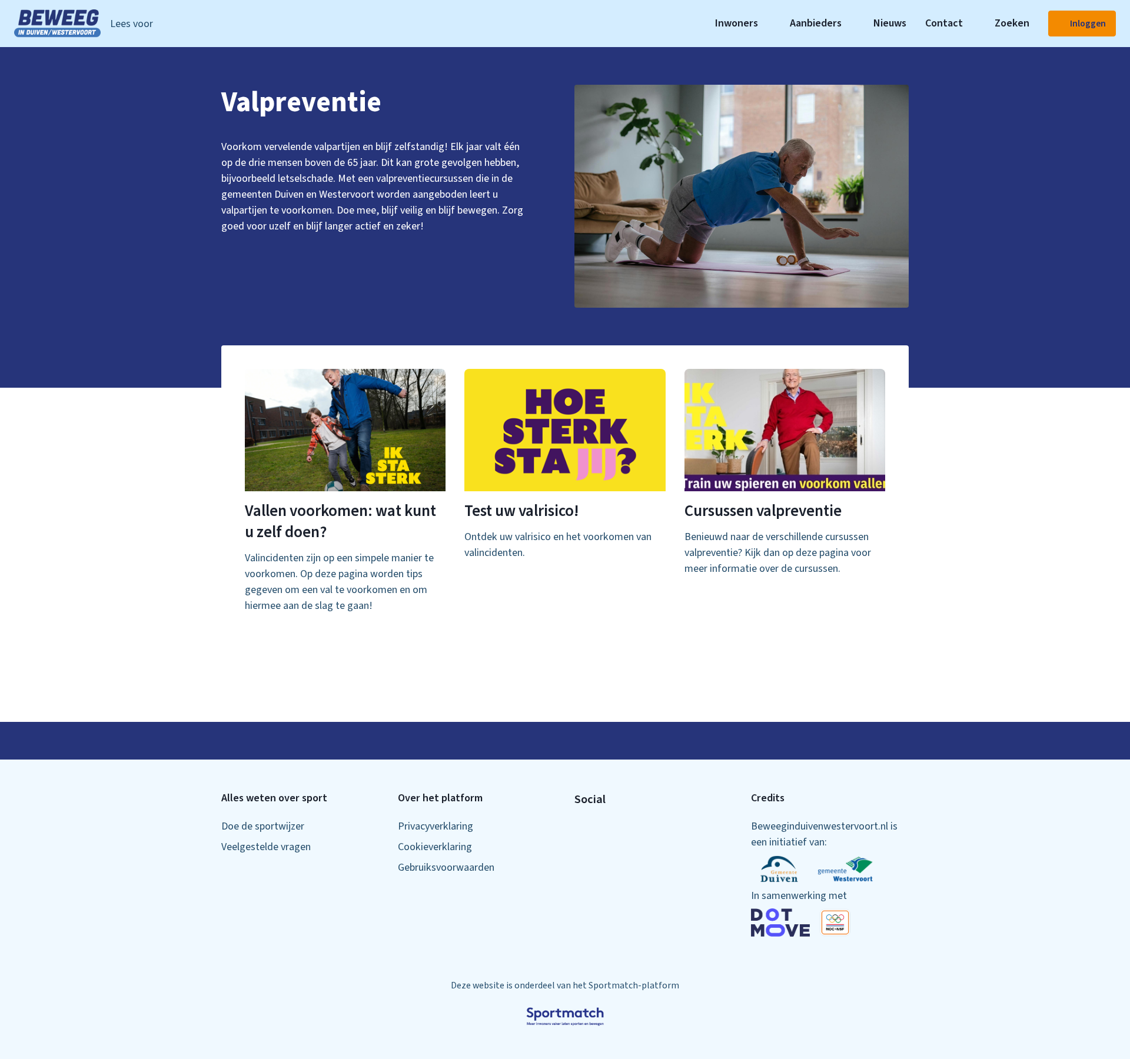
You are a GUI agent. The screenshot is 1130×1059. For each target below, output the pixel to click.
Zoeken (1012, 23)
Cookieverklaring (435, 847)
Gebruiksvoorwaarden (446, 867)
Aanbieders (816, 23)
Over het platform (440, 798)
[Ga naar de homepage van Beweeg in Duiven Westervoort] (57, 23)
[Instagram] (598, 827)
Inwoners (736, 23)
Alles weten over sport (274, 798)
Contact (944, 23)
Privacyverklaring (435, 826)
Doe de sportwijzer (262, 826)
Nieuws (889, 23)
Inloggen (1088, 23)
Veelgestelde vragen (266, 847)
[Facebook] (579, 827)
